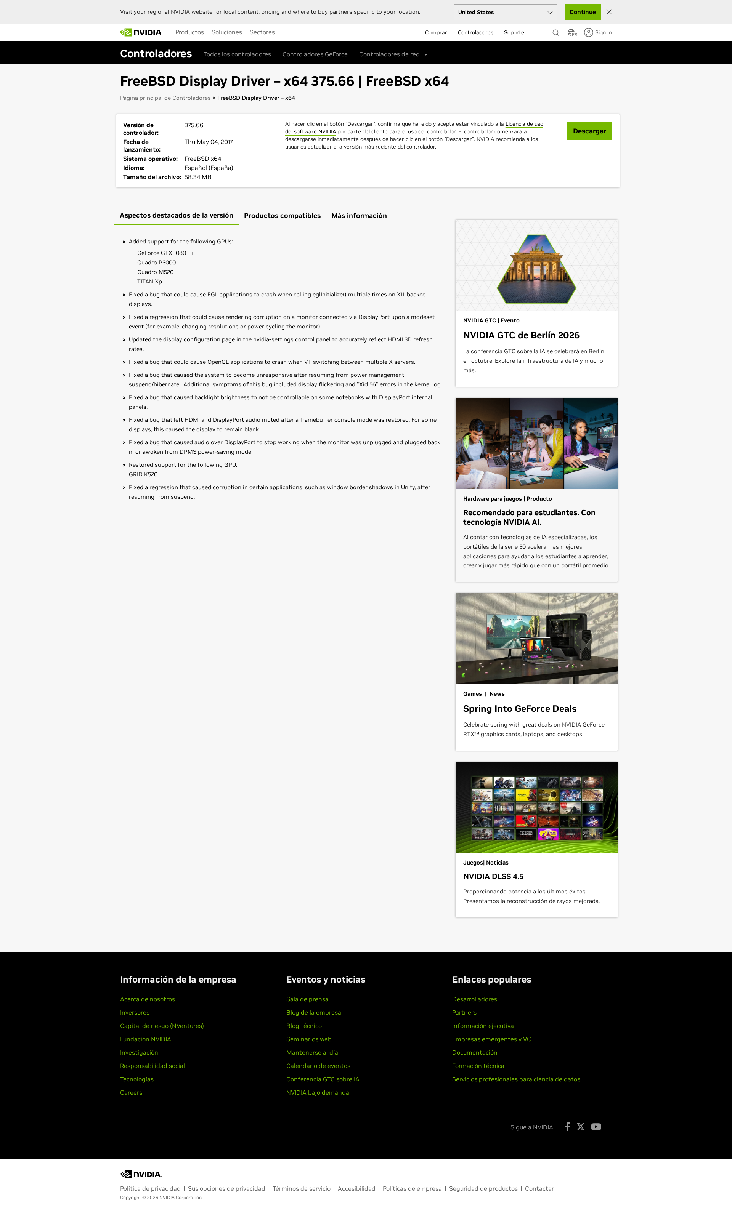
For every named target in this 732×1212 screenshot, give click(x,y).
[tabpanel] (282, 369)
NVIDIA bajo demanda (317, 1092)
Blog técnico (304, 1025)
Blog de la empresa (313, 1012)
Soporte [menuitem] (514, 32)
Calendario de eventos (318, 1066)
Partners (464, 1012)
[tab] (176, 216)
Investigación (139, 1052)
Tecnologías (137, 1079)
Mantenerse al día (312, 1052)
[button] (571, 34)
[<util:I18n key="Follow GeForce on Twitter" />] (580, 1126)
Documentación (475, 1052)
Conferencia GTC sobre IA (323, 1079)
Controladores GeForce (315, 54)
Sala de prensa (307, 999)
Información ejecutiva (483, 1025)
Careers (131, 1092)
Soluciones (227, 32)
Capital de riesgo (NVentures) (162, 1025)
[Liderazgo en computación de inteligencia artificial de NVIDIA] (141, 32)
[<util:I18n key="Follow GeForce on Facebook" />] (567, 1126)
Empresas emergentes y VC (491, 1039)
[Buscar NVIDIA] (556, 31)
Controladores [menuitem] (475, 32)
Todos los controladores (237, 54)
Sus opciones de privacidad (226, 1188)
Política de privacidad (150, 1188)
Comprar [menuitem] (436, 32)
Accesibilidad (357, 1188)
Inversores (134, 1012)
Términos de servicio (302, 1188)
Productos (189, 32)
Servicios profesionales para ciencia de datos (516, 1079)
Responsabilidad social (152, 1066)
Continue (583, 12)
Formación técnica (478, 1066)
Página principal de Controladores (165, 97)
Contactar (539, 1188)
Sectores (262, 32)
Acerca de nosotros (147, 999)
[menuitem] (190, 32)
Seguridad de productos (483, 1188)
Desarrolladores (474, 999)
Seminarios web (309, 1039)
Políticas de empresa (412, 1188)
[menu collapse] (284, 32)
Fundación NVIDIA (145, 1039)
